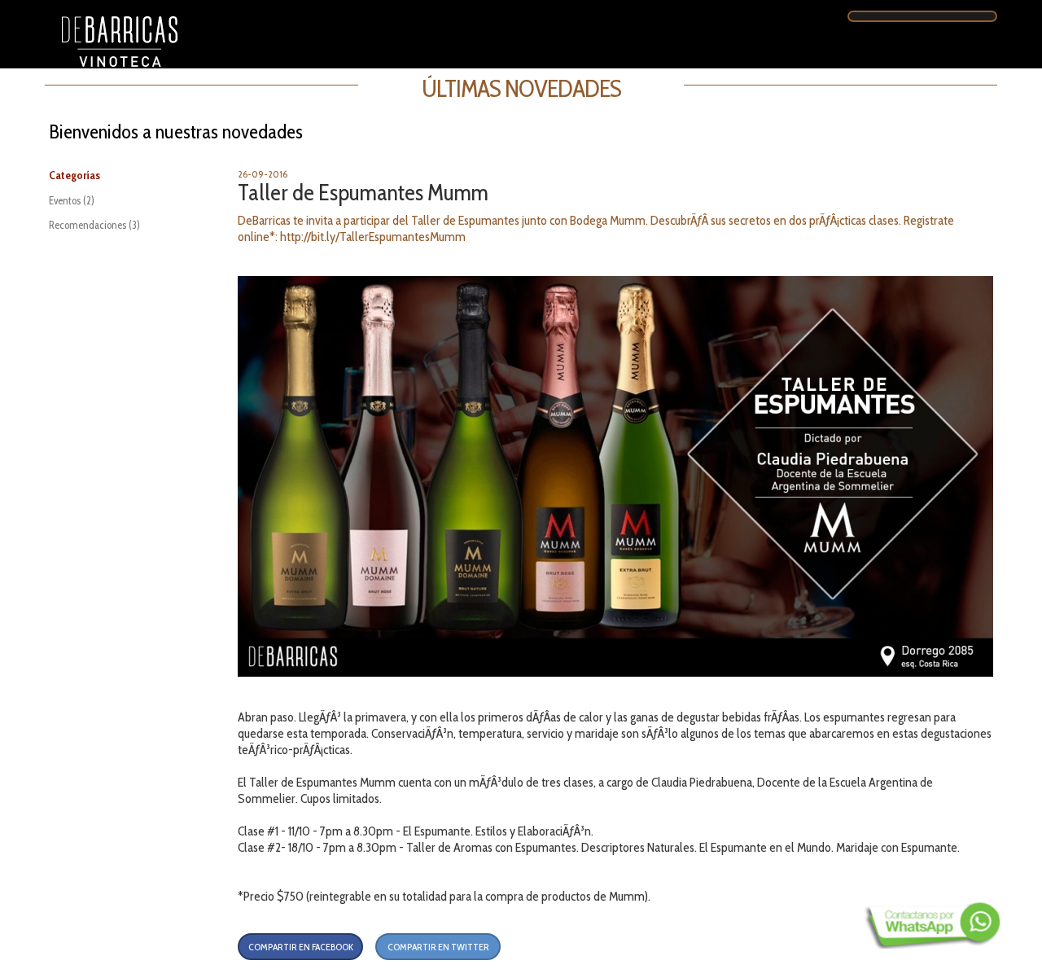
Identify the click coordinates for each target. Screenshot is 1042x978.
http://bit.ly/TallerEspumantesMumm (373, 236)
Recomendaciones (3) (94, 224)
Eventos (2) (71, 200)
